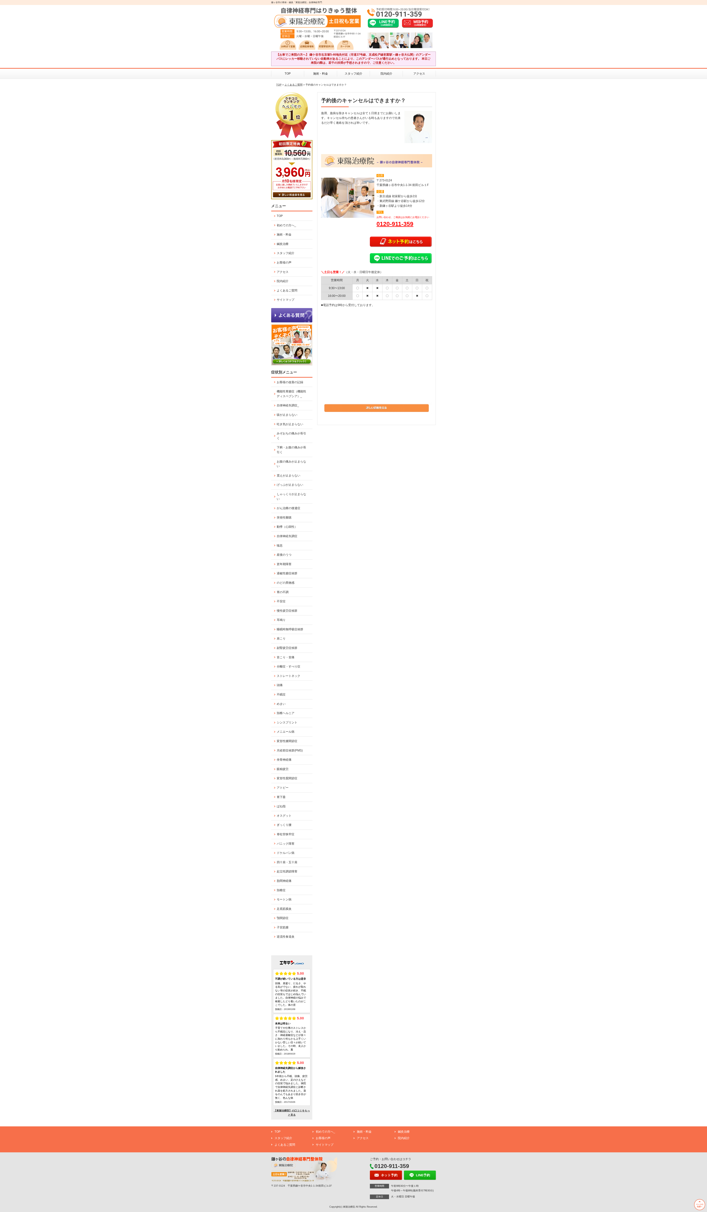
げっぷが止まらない (290, 484)
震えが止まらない (288, 475)
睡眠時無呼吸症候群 (290, 629)
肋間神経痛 (284, 880)
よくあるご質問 (293, 84)
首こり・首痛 (285, 657)
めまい (281, 703)
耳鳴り (281, 619)
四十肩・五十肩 (287, 862)
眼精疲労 (283, 769)
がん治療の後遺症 (288, 508)
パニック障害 (285, 843)
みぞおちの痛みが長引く (291, 436)
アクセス (419, 73)
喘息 (280, 545)
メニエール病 (285, 731)
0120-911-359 (395, 224)
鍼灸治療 (283, 243)
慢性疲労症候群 (287, 610)
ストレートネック (288, 675)
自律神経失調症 (287, 536)
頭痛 (280, 685)
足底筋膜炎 (284, 908)
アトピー (283, 787)
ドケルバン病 (285, 852)
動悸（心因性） (287, 526)
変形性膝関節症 (287, 741)
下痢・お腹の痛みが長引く (291, 450)
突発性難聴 (284, 517)
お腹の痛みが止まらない (291, 464)
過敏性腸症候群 (287, 573)
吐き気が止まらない (290, 424)
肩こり (281, 638)
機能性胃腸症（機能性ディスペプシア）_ (291, 394)
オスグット (284, 815)
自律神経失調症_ (288, 405)
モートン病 (284, 899)
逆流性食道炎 (285, 936)
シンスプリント (287, 722)
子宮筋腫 (283, 927)
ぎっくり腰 (284, 824)
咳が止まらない (287, 414)
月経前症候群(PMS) (290, 750)
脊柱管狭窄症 (285, 834)
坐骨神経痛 (284, 759)
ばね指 (281, 806)
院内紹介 (386, 73)
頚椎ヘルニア (285, 713)
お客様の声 (284, 262)
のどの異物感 (285, 582)
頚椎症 (281, 890)
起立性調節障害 (287, 871)
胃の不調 (283, 592)
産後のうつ (284, 554)
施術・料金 (320, 73)
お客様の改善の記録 (290, 382)
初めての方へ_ (286, 225)
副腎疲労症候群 (287, 647)
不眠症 (281, 694)
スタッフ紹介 (353, 73)
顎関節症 (283, 918)
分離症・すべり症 (288, 666)
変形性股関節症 (287, 778)
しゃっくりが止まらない (291, 496)
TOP (288, 73)
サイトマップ (285, 299)
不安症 (281, 601)
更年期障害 (284, 564)
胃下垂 (281, 797)
